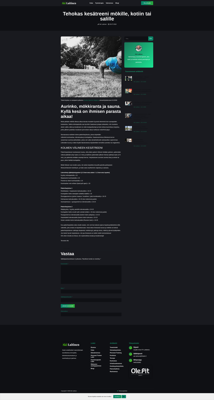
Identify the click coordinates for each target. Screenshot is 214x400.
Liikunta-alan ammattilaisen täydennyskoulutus (140, 141)
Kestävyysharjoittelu (116, 366)
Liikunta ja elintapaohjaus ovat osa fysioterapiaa (143, 103)
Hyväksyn (117, 396)
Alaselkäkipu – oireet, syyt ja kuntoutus (141, 78)
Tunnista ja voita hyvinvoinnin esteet (141, 128)
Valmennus (109, 3)
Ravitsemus (114, 371)
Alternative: (64, 311)
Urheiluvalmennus (116, 363)
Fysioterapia (99, 3)
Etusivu (93, 347)
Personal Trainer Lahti (96, 356)
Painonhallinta (114, 369)
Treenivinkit (66, 248)
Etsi (151, 38)
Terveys (112, 358)
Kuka (91, 3)
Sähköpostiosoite (66, 297)
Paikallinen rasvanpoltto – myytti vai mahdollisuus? (143, 90)
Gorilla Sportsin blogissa (91, 100)
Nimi (63, 288)
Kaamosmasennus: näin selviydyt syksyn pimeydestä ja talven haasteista (142, 116)
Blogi (117, 3)
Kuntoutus (113, 361)
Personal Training (116, 353)
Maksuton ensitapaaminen (96, 365)
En (124, 396)
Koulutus (113, 355)
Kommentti (64, 264)
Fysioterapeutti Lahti (96, 360)
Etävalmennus (95, 353)
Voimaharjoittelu (115, 350)
